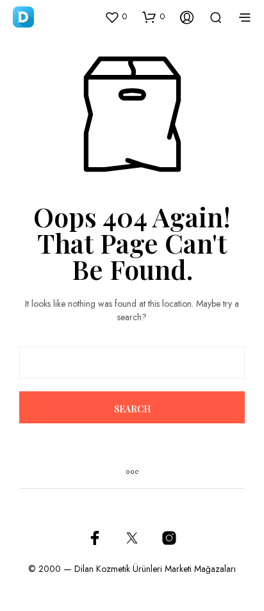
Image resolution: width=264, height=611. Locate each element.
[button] (115, 16)
